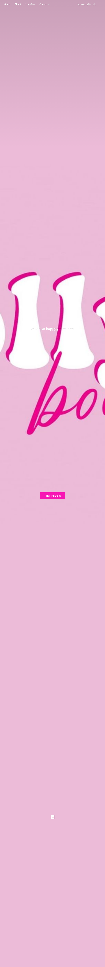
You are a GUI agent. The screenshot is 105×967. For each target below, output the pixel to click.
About (18, 4)
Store (7, 4)
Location (30, 4)
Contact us (44, 4)
